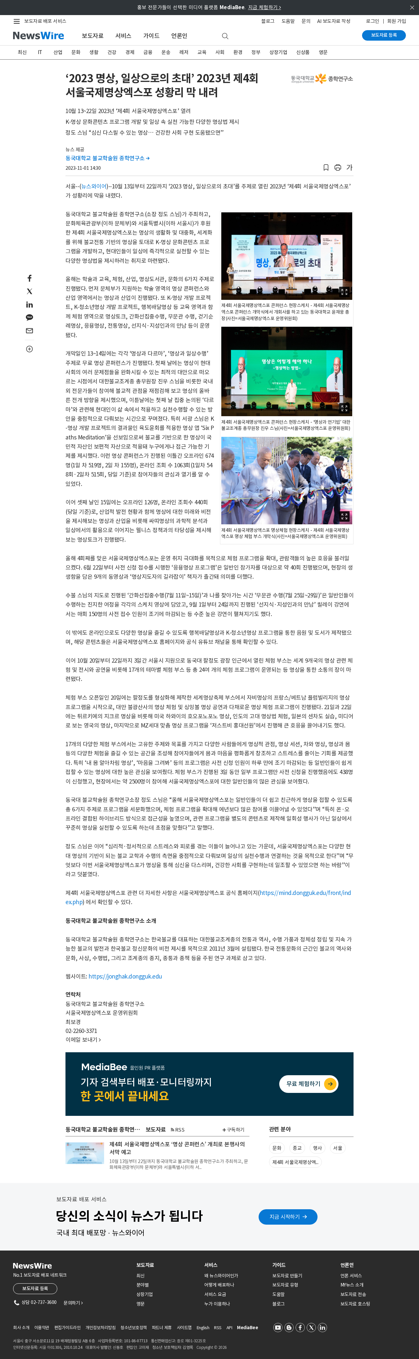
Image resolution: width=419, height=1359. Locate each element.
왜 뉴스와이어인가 (221, 1276)
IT (40, 52)
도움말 (288, 21)
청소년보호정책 (133, 1327)
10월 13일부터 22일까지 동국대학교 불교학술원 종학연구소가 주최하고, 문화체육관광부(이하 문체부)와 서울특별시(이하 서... (178, 1164)
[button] (326, 168)
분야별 (143, 1285)
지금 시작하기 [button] (285, 1216)
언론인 (179, 36)
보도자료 (92, 36)
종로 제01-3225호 (191, 1340)
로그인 (372, 21)
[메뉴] (18, 21)
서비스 (123, 36)
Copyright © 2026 (211, 1347)
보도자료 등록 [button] (35, 1288)
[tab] (168, 1265)
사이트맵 (184, 1327)
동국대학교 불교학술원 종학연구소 (107, 158)
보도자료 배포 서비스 (45, 21)
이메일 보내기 (83, 1039)
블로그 (268, 21)
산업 (57, 52)
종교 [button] (297, 1148)
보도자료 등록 (384, 35)
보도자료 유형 (285, 1285)
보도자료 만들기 (287, 1276)
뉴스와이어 (94, 186)
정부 (255, 52)
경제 (129, 52)
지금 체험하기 (264, 7)
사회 (219, 52)
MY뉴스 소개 (352, 1285)
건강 (111, 52)
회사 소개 (21, 1327)
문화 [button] (276, 1148)
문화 (75, 52)
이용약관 (41, 1327)
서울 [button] (337, 1148)
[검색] (225, 36)
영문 (323, 52)
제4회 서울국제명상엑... (295, 1162)
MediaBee (247, 1327)
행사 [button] (317, 1148)
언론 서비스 (351, 1276)
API (229, 1327)
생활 (93, 52)
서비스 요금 (215, 1294)
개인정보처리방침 (100, 1327)
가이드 (151, 36)
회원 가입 (396, 21)
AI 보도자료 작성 (333, 21)
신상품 (303, 52)
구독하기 (236, 1130)
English (203, 1327)
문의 (305, 21)
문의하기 (73, 1303)
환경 (237, 52)
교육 (201, 52)
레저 (183, 52)
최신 (22, 52)
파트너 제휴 (162, 1327)
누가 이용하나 (217, 1304)
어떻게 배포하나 (219, 1285)
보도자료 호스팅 (355, 1304)
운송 (165, 52)
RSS (180, 1130)
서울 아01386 (50, 1347)
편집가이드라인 (67, 1327)
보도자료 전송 (353, 1294)
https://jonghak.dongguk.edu (125, 976)
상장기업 (278, 52)
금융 (147, 52)
